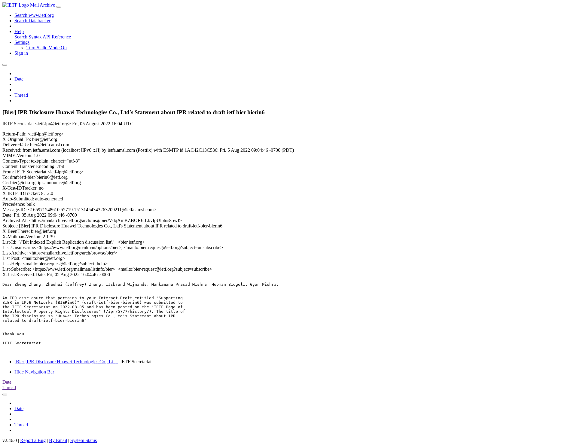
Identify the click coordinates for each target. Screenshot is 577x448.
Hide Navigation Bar (34, 371)
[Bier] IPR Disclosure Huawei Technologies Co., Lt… (66, 361)
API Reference (57, 36)
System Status (83, 440)
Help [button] (19, 31)
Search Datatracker (32, 20)
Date (18, 78)
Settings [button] (21, 42)
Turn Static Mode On (46, 47)
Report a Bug (33, 440)
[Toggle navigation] (58, 7)
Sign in (21, 53)
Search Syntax (28, 36)
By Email (58, 440)
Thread (21, 95)
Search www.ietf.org (34, 15)
